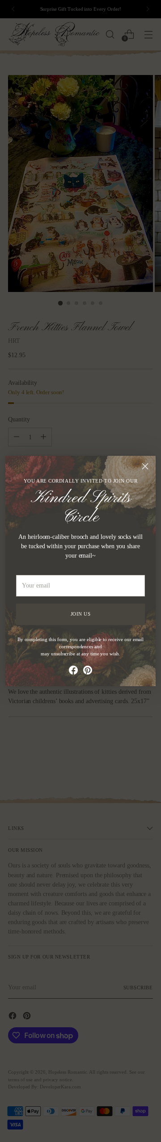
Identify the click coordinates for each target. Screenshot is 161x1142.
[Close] (145, 466)
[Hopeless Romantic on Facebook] (73, 671)
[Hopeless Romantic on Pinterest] (87, 671)
